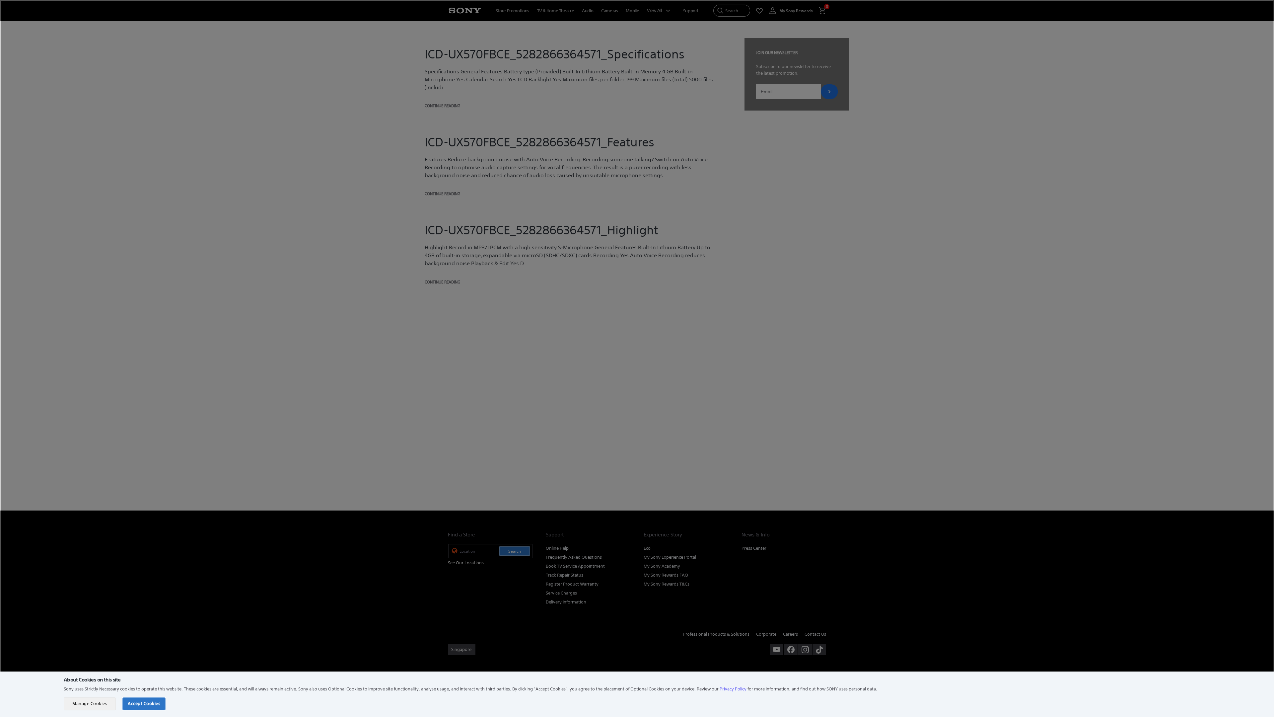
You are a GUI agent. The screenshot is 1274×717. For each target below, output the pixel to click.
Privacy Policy (733, 689)
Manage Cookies (89, 703)
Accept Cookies (144, 703)
